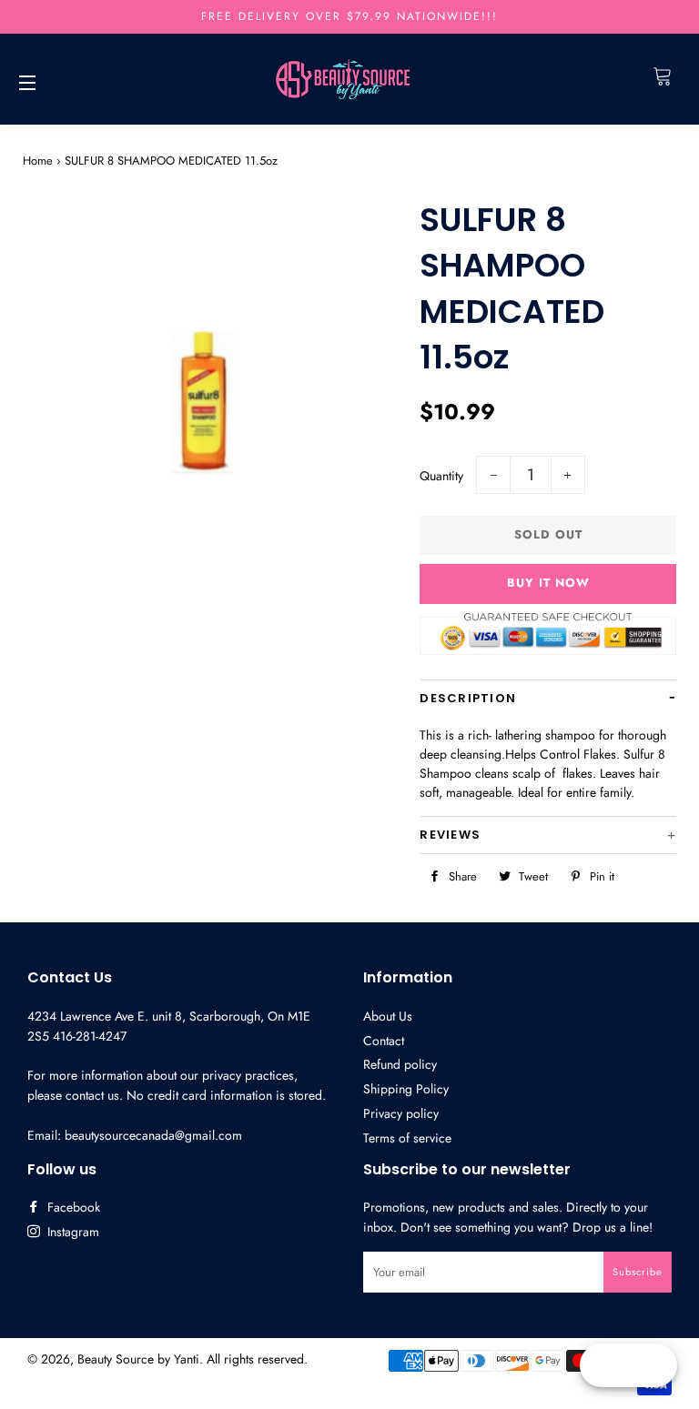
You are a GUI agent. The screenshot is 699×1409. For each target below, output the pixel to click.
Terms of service (407, 1138)
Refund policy (400, 1064)
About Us (387, 1016)
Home (38, 160)
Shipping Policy (406, 1089)
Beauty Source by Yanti (138, 1359)
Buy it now (548, 582)
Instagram (71, 1232)
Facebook (72, 1207)
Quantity (441, 476)
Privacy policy (401, 1113)
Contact (383, 1041)
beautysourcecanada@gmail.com (153, 1135)
